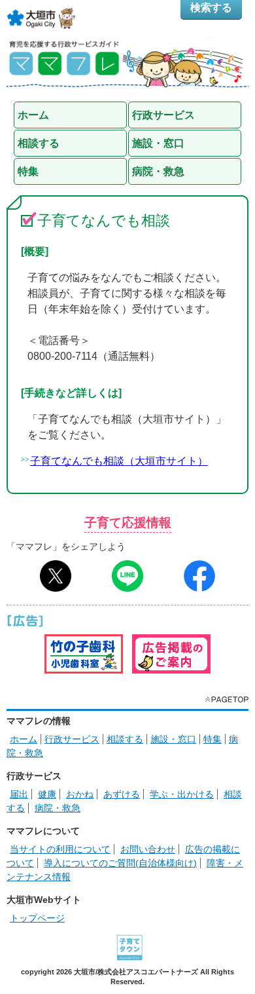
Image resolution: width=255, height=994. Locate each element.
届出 (19, 794)
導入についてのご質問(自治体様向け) (120, 863)
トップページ (37, 918)
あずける (121, 794)
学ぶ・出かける (182, 794)
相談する (125, 739)
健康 (47, 794)
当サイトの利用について (60, 849)
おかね (80, 794)
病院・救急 (57, 808)
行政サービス (71, 739)
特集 (212, 739)
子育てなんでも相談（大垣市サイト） (119, 461)
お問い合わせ (147, 849)
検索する (211, 7)
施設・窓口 (173, 739)
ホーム (23, 739)
